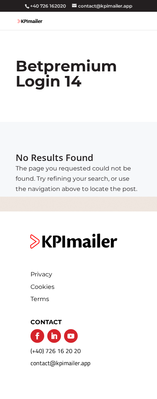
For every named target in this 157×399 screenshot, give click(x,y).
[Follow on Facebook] (37, 336)
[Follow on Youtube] (71, 336)
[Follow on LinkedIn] (54, 336)
